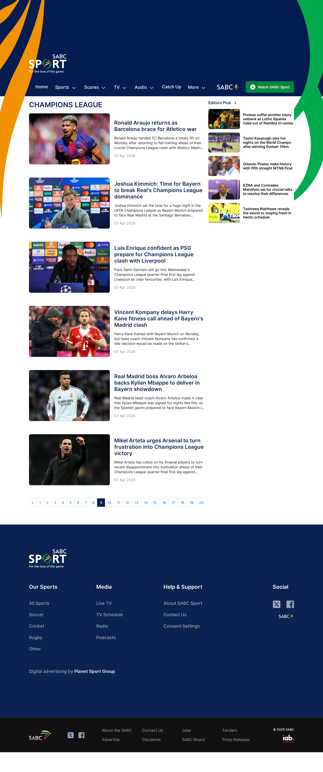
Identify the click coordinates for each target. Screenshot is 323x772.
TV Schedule (109, 614)
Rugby (35, 637)
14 (146, 502)
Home (41, 86)
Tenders (229, 730)
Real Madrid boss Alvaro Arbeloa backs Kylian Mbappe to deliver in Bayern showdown (157, 382)
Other (35, 649)
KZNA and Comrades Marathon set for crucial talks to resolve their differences (267, 189)
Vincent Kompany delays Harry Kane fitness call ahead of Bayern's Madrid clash (158, 318)
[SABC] (41, 735)
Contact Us (175, 614)
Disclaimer (151, 739)
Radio (102, 626)
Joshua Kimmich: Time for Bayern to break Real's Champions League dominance (158, 190)
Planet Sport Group (94, 671)
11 (118, 502)
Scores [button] (91, 87)
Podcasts (106, 637)
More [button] (193, 87)
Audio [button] (141, 87)
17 (173, 502)
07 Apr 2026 (124, 156)
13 (136, 502)
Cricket (36, 626)
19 (192, 502)
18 (182, 502)
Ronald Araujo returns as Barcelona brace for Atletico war (155, 126)
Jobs (186, 730)
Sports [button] (62, 87)
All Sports (39, 603)
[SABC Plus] (286, 616)
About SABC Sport (182, 603)
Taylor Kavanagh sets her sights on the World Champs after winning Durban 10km (267, 142)
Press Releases (236, 739)
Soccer (36, 614)
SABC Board (193, 739)
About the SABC (117, 730)
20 (201, 502)
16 (164, 502)
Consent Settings (181, 626)
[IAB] (288, 739)
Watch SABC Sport (274, 87)
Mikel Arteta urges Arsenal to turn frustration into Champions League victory (159, 446)
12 (127, 502)
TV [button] (117, 87)
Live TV (104, 603)
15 (155, 502)
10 (109, 502)
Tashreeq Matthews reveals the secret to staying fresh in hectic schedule (267, 213)
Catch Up (171, 86)
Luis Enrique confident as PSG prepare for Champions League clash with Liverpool (154, 254)
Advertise (111, 739)
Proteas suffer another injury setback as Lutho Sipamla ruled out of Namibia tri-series (268, 119)
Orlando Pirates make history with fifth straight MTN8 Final (267, 166)
